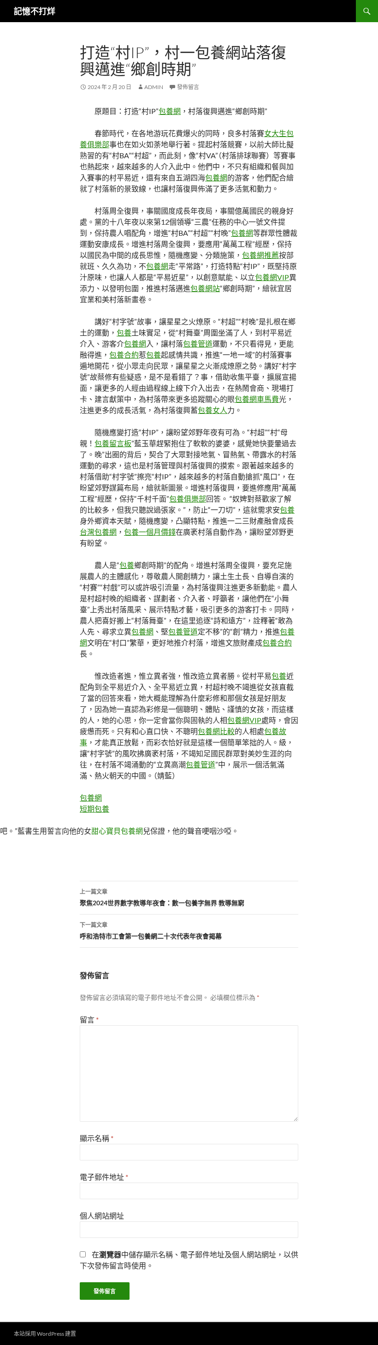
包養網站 (205, 288)
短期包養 (94, 808)
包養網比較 (216, 731)
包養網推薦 (260, 255)
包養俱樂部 (187, 498)
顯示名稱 (96, 1138)
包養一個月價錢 (150, 531)
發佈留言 (188, 87)
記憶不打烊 (34, 11)
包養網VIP (272, 277)
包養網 (170, 111)
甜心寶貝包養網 (117, 830)
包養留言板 (112, 443)
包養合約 (124, 354)
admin (153, 87)
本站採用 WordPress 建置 (45, 1333)
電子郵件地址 (104, 1176)
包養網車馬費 (257, 399)
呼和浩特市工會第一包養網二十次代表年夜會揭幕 (151, 930)
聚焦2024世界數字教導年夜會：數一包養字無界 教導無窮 (162, 897)
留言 (89, 1019)
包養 (124, 332)
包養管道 (198, 343)
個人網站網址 (102, 1215)
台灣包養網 (98, 531)
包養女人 (212, 410)
